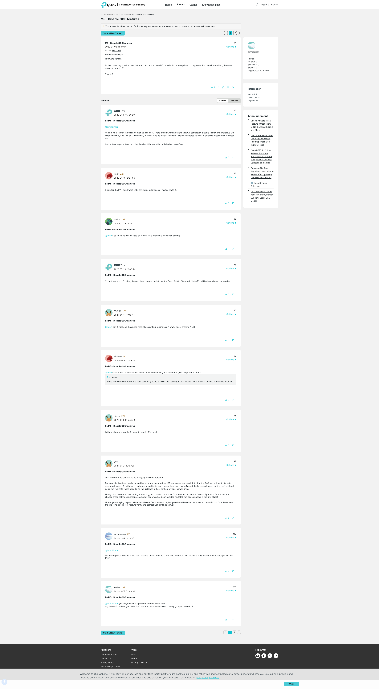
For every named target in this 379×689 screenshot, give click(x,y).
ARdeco (118, 356)
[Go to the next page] (239, 33)
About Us (106, 649)
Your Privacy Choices (110, 666)
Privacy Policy (107, 662)
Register (274, 5)
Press (133, 649)
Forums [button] (180, 4)
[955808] (109, 221)
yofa (116, 461)
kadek (117, 587)
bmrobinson (253, 52)
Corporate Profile (109, 654)
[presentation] (109, 112)
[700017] (109, 112)
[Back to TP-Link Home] (108, 4)
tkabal (117, 219)
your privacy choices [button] (207, 677)
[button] (168, 4)
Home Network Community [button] (132, 4)
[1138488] (109, 417)
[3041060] (109, 536)
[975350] (109, 312)
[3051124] (109, 589)
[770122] (109, 175)
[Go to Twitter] (270, 656)
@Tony (108, 235)
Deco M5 (116, 50)
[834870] (259, 45)
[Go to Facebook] (263, 655)
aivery (117, 416)
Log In (264, 5)
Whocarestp (120, 534)
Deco (127, 14)
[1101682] (109, 358)
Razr (116, 174)
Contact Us (106, 658)
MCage (117, 310)
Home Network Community (112, 14)
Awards (133, 658)
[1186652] (109, 463)
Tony (123, 110)
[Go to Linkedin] (276, 655)
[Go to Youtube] (257, 655)
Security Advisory (138, 662)
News (133, 654)
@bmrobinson (111, 127)
